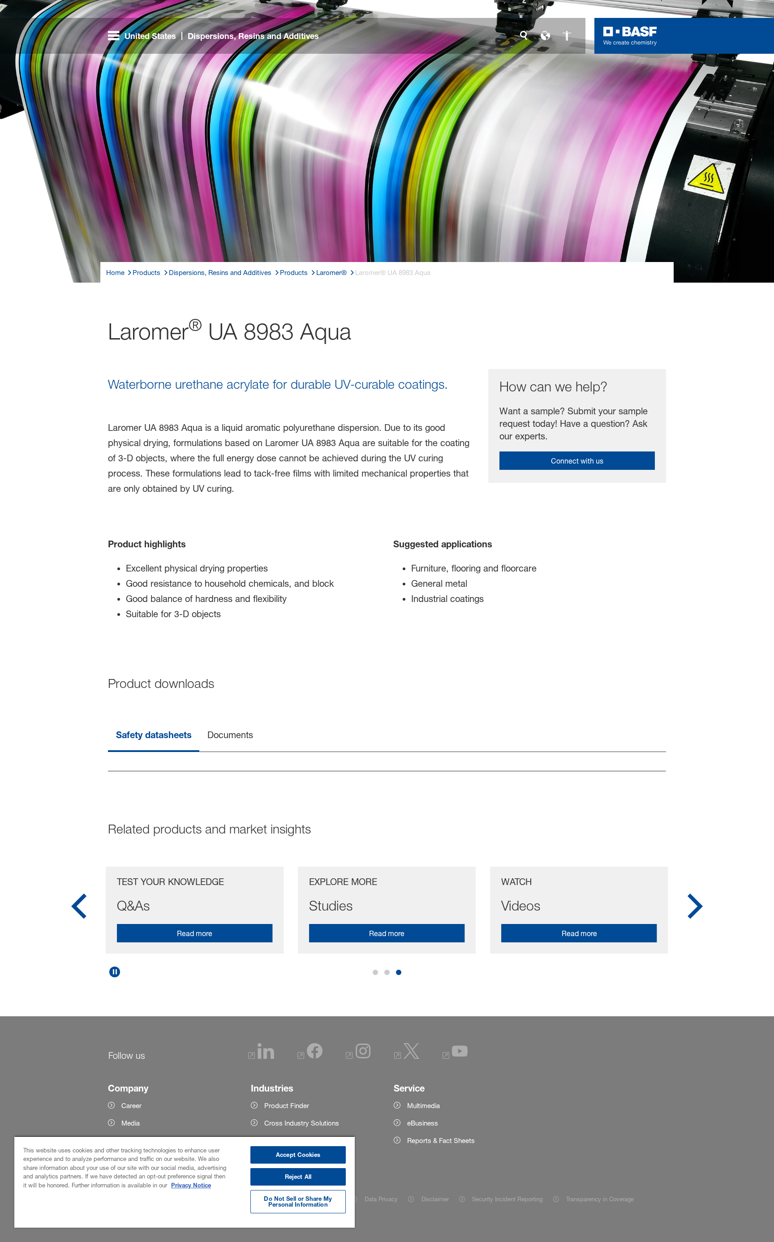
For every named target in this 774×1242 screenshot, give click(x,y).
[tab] (153, 735)
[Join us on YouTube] (455, 1056)
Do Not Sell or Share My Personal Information (298, 1201)
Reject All (298, 1176)
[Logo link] (630, 36)
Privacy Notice (191, 1185)
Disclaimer (434, 1199)
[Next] (695, 909)
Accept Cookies (298, 1154)
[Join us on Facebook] (310, 1056)
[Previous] (79, 909)
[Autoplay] (114, 972)
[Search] (523, 36)
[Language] (545, 36)
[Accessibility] (566, 36)
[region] (184, 1182)
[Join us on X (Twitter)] (407, 1056)
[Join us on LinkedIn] (261, 1056)
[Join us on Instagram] (358, 1056)
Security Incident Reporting (507, 1199)
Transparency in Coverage (600, 1199)
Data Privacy (381, 1199)
